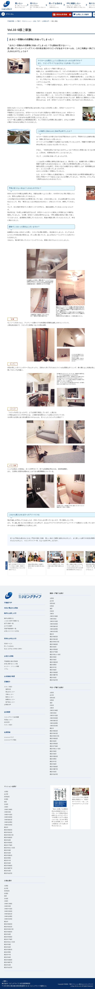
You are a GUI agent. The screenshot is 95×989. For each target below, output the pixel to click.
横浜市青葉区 (54, 649)
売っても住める (55, 5)
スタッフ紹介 (8, 686)
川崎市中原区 (54, 621)
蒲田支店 (7, 689)
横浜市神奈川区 (54, 641)
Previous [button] (6, 565)
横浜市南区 (53, 670)
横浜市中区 (53, 667)
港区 (51, 608)
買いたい (21, 5)
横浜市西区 (53, 664)
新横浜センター (9, 699)
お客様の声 (7, 704)
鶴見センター (9, 697)
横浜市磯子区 (54, 675)
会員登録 (7, 732)
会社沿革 (7, 722)
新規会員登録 (61, 14)
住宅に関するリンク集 (11, 663)
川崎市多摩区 (54, 629)
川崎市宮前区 (54, 624)
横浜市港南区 (54, 672)
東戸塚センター (9, 702)
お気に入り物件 (82, 14)
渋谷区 (52, 611)
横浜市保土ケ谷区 (55, 654)
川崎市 (52, 613)
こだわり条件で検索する (11, 621)
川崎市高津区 (54, 631)
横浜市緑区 (53, 647)
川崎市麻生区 (54, 626)
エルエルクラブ (9, 737)
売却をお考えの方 (10, 638)
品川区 (52, 601)
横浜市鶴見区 (54, 636)
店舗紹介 (7, 681)
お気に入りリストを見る (11, 631)
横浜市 (52, 634)
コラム (6, 669)
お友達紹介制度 (9, 676)
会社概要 (7, 712)
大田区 (52, 598)
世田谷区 (52, 603)
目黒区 (52, 606)
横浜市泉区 (53, 659)
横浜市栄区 (53, 677)
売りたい (37, 6)
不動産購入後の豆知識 (11, 661)
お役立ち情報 (8, 656)
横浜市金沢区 (54, 680)
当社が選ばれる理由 (11, 608)
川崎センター (9, 694)
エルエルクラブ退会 (10, 740)
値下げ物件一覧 (9, 623)
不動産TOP (8, 602)
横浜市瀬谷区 (54, 662)
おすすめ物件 (8, 626)
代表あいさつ (8, 719)
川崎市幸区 (53, 619)
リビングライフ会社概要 (11, 717)
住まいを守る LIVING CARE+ (13, 648)
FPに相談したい (76, 5)
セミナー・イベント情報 (11, 666)
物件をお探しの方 (10, 613)
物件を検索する (9, 618)
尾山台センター (9, 691)
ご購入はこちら (60, 808)
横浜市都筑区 (54, 644)
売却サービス (8, 643)
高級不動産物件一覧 (10, 628)
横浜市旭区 (53, 657)
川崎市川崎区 (54, 616)
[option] (17, 563)
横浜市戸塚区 (54, 652)
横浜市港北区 (54, 639)
